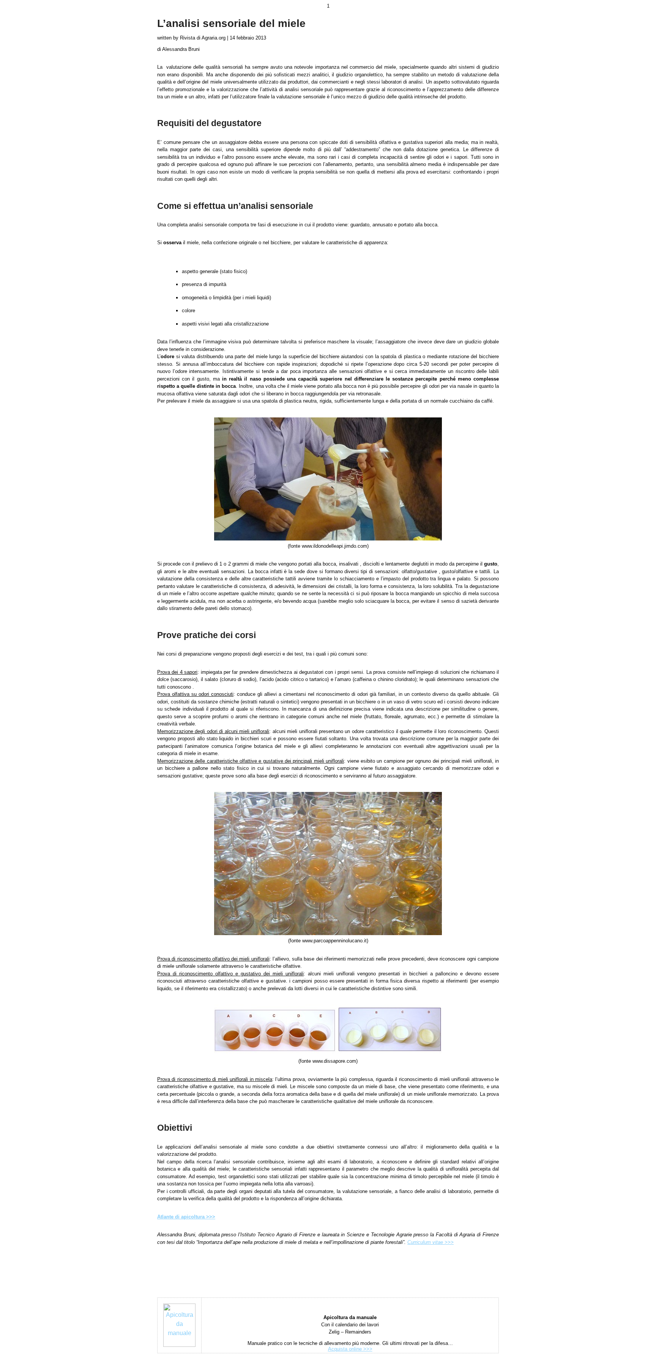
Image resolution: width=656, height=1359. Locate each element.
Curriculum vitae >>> (430, 1242)
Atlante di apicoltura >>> (186, 1217)
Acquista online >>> (350, 1349)
